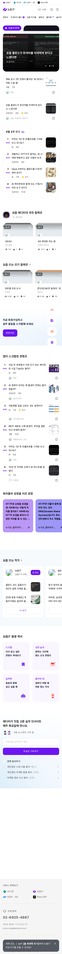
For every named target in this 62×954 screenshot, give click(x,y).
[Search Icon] (51, 9)
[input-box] (31, 741)
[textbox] (31, 742)
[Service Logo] (8, 9)
